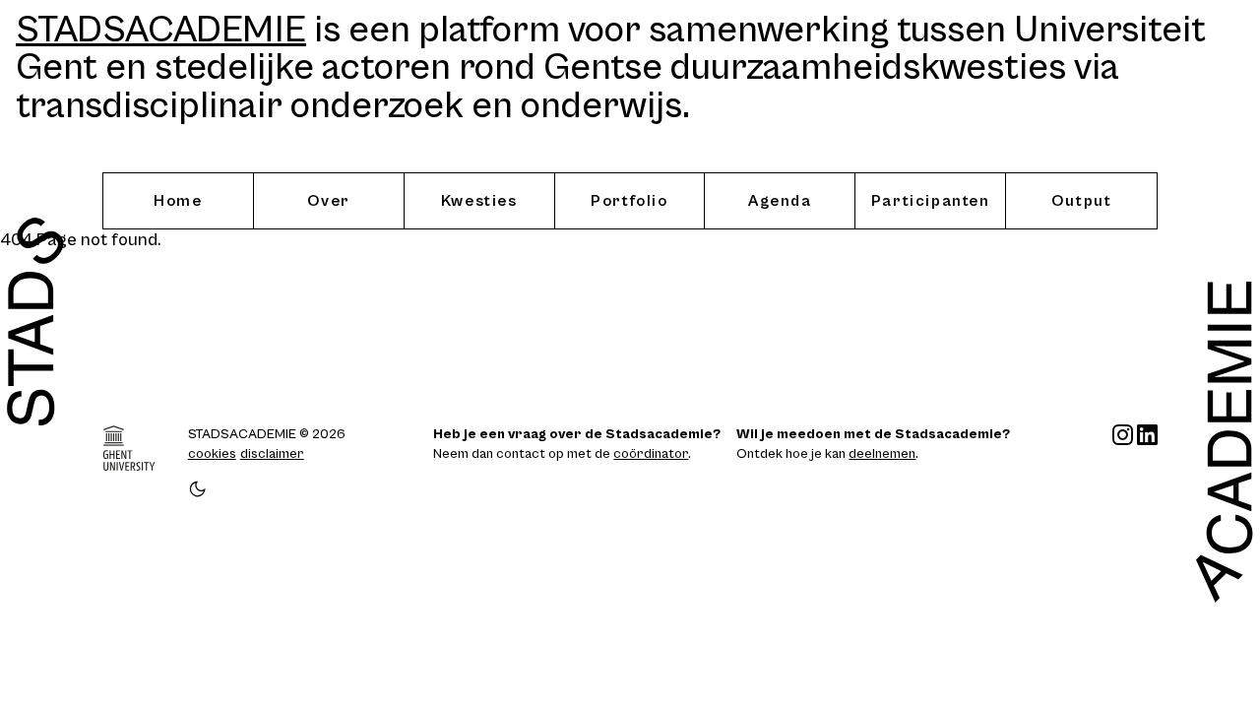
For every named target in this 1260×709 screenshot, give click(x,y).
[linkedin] (1147, 461)
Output (1081, 201)
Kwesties (479, 201)
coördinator (650, 454)
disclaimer (272, 454)
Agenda (780, 201)
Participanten (930, 201)
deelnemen (882, 454)
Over (328, 201)
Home (178, 201)
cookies (212, 454)
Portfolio (629, 201)
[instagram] (1122, 461)
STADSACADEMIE (161, 30)
